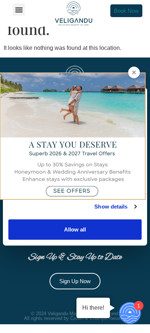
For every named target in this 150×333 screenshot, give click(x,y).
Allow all (75, 229)
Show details (110, 206)
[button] (19, 10)
